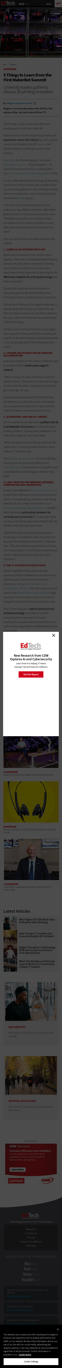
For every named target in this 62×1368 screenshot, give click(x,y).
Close (53, 635)
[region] (31, 1346)
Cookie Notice (25, 1354)
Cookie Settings (31, 1361)
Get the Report (31, 674)
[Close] (58, 1329)
